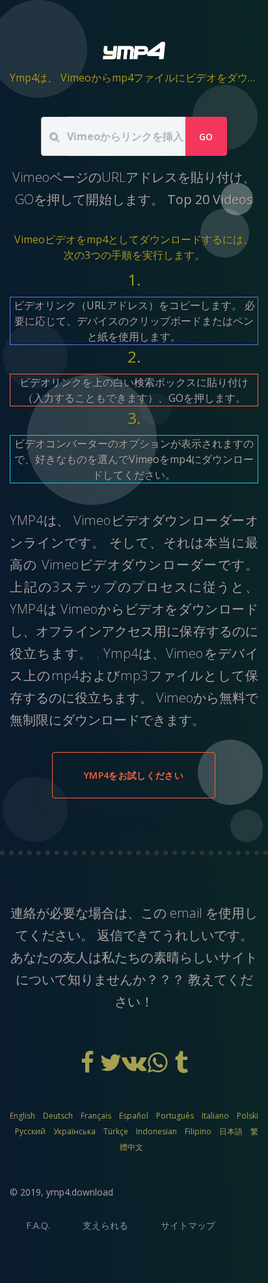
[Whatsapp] (158, 1067)
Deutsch (58, 1115)
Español (133, 1115)
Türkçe (115, 1131)
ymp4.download (79, 1192)
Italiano (215, 1115)
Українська (74, 1131)
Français (96, 1115)
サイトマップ (188, 1225)
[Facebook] (88, 1067)
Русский (30, 1131)
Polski (247, 1115)
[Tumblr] (180, 1067)
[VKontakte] (135, 1067)
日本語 (231, 1131)
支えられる (105, 1225)
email (186, 913)
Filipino (198, 1131)
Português (175, 1115)
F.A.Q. (38, 1225)
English (22, 1115)
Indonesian (156, 1131)
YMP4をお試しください (133, 775)
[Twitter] (112, 1067)
